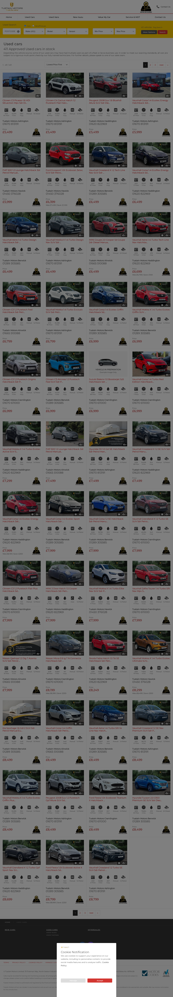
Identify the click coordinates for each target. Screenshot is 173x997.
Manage (73, 980)
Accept (100, 980)
